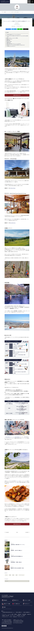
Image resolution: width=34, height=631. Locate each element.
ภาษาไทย (29, 3)
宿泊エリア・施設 (7, 603)
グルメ (6, 575)
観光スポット (16, 600)
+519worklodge (12, 188)
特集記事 (5, 12)
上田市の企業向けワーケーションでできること (14, 34)
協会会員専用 (24, 614)
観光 (13, 575)
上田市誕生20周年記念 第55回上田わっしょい (8, 612)
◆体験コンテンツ (9, 39)
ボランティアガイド (13, 615)
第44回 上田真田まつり (19, 612)
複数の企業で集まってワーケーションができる (14, 43)
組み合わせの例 (9, 41)
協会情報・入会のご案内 (5, 615)
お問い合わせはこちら (17, 95)
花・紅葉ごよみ (17, 603)
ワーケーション (19, 26)
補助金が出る (9, 42)
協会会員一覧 (29, 614)
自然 (16, 575)
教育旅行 (15, 614)
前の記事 (7, 532)
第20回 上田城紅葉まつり (27, 612)
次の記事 (26, 532)
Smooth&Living (12, 222)
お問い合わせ (15, 616)
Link (25, 29)
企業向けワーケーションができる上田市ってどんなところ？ (16, 44)
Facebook (8, 29)
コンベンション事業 (10, 614)
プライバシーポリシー (21, 616)
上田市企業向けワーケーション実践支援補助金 (12, 436)
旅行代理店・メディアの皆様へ (21, 615)
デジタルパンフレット (5, 616)
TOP (2, 12)
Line (20, 29)
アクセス (11, 616)
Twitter (14, 29)
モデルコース (27, 603)
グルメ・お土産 (27, 600)
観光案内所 (19, 614)
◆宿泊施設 (8, 40)
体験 (10, 575)
